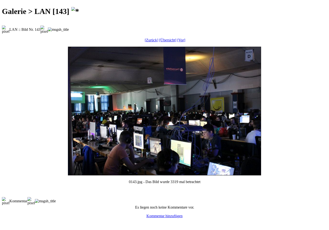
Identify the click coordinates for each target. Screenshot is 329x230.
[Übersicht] (167, 40)
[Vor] (181, 40)
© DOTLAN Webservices (128, 224)
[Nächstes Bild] (164, 174)
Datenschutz (162, 224)
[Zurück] (151, 40)
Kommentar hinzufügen (164, 216)
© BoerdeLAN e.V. (88, 224)
